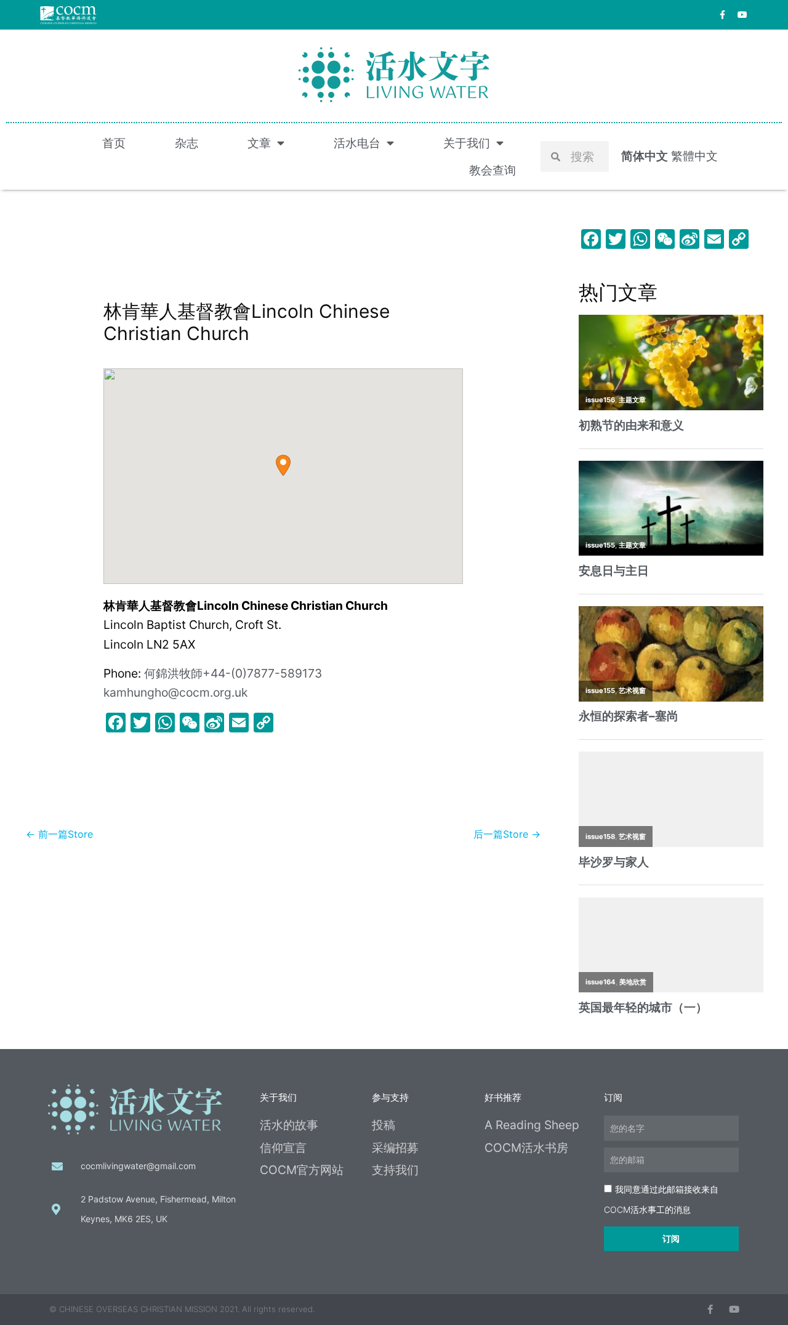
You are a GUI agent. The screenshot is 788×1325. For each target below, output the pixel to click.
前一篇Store (59, 834)
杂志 (186, 143)
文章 (259, 143)
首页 (114, 143)
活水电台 (357, 143)
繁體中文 (694, 155)
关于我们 (466, 143)
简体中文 (644, 155)
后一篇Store (507, 834)
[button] (283, 465)
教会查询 (492, 170)
